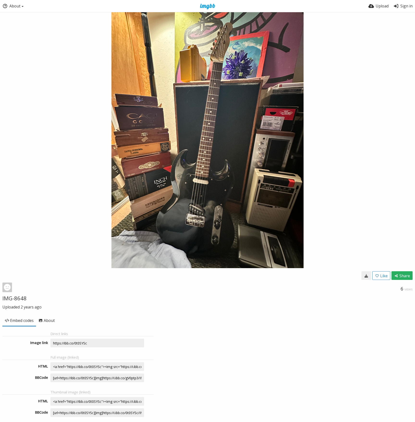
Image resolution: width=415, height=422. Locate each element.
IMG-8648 (14, 298)
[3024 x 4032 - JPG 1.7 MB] (366, 275)
